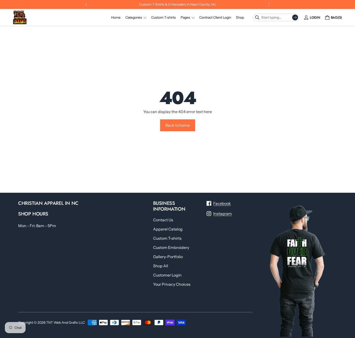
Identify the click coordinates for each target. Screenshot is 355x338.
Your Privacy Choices (172, 284)
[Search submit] (295, 17)
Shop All (160, 265)
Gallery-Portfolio (168, 256)
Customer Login (167, 275)
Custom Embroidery (171, 247)
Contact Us (163, 219)
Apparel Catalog (168, 229)
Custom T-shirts (167, 238)
